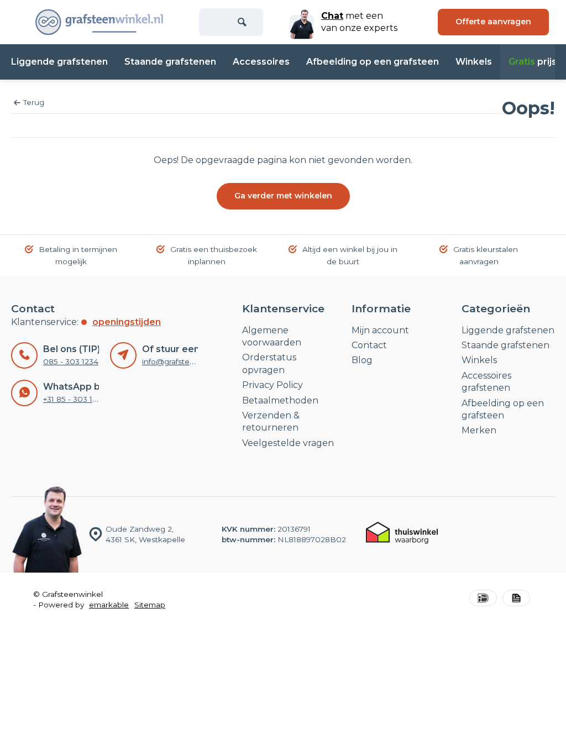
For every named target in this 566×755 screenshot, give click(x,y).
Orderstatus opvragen (269, 363)
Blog (362, 360)
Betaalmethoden (280, 400)
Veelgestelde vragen (288, 443)
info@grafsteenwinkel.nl (187, 361)
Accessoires (261, 61)
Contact (369, 345)
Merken (479, 430)
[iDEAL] (483, 599)
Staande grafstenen (170, 61)
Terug (33, 102)
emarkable (109, 604)
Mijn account (380, 330)
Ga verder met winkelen (283, 196)
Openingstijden (126, 322)
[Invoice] (516, 599)
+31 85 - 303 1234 (74, 399)
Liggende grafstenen (59, 61)
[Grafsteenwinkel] (99, 22)
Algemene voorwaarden (271, 336)
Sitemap (149, 604)
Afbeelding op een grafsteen (372, 61)
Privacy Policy (272, 385)
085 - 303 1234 (70, 361)
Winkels (473, 61)
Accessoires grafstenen (486, 381)
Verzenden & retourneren (271, 421)
